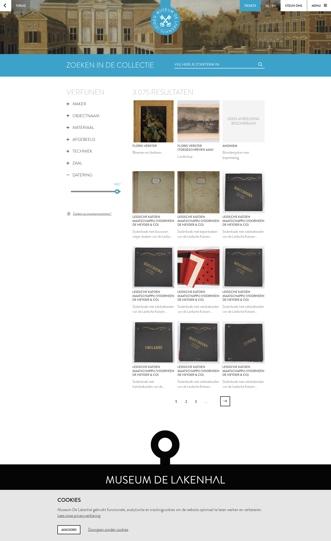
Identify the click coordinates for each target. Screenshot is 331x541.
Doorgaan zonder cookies (108, 529)
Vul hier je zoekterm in (188, 59)
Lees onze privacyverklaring (78, 515)
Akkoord (69, 529)
